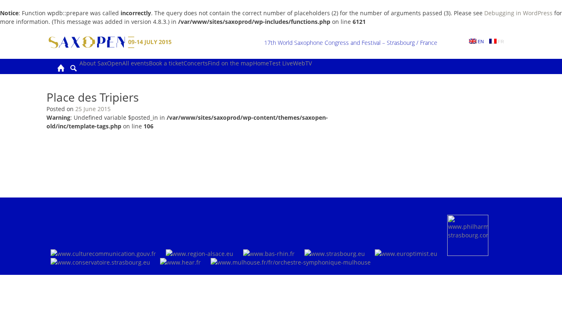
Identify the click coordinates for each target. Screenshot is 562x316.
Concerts (195, 63)
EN (480, 41)
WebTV (302, 63)
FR (500, 41)
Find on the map (230, 63)
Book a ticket (166, 63)
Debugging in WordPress (518, 13)
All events (135, 63)
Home (261, 63)
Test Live (281, 63)
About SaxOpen (100, 63)
